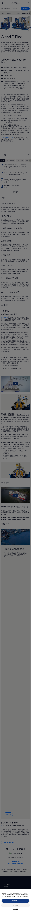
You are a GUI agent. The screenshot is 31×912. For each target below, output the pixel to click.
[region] (15, 900)
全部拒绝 (15, 905)
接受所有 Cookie (15, 901)
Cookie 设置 (15, 909)
